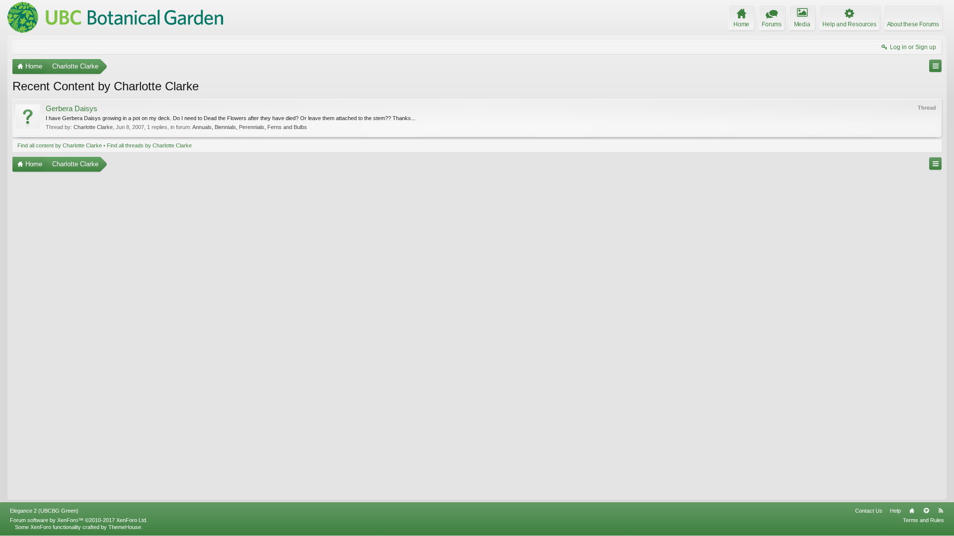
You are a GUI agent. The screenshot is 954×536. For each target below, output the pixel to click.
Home (911, 510)
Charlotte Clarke (93, 127)
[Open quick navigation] (935, 66)
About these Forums (913, 24)
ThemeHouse (124, 527)
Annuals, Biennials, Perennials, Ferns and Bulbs (249, 127)
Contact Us (868, 511)
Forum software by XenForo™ (79, 520)
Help (895, 511)
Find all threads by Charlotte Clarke (149, 145)
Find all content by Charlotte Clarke (59, 145)
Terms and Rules (923, 520)
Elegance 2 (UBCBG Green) (44, 511)
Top (926, 510)
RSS (940, 510)
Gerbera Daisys (71, 109)
